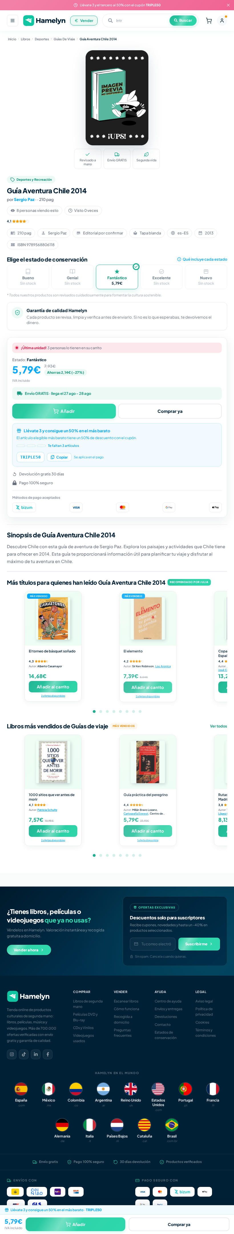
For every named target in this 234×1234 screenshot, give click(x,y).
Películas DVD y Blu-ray (85, 1017)
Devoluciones (166, 1016)
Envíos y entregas (168, 1009)
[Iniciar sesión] (222, 20)
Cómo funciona (126, 1009)
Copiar (62, 457)
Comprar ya (170, 411)
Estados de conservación (166, 1035)
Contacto (163, 1024)
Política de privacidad (204, 1011)
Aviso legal (204, 1001)
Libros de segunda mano (88, 1004)
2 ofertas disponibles (53, 695)
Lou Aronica (163, 666)
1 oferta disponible (147, 840)
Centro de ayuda (168, 1001)
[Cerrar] (228, 5)
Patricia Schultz (47, 809)
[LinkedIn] (36, 1054)
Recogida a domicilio (123, 1019)
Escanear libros (126, 1001)
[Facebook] (48, 1054)
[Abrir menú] (12, 20)
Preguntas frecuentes (123, 1033)
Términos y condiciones (205, 1033)
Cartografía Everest (136, 813)
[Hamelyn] (44, 21)
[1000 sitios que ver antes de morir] (53, 762)
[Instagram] (12, 1054)
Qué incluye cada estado (205, 259)
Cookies (202, 1022)
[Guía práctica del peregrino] (148, 762)
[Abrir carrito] (209, 20)
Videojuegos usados (83, 1038)
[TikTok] (24, 1054)
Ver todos (218, 726)
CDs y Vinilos (83, 1028)
